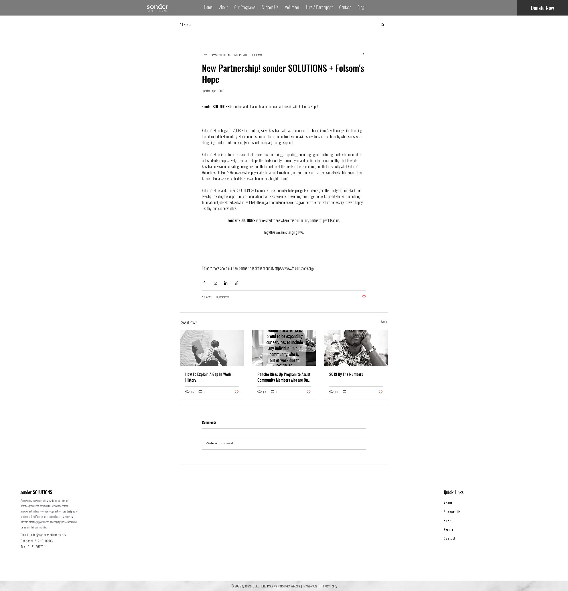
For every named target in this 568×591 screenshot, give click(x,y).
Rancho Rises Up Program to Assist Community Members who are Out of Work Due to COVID (283, 377)
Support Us (452, 511)
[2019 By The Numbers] (356, 348)
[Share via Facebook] (204, 283)
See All (384, 321)
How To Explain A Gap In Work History (208, 377)
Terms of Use (310, 585)
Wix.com (295, 585)
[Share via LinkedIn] (226, 283)
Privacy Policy (329, 585)
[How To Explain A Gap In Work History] (212, 348)
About (448, 502)
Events (449, 529)
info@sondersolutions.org (48, 534)
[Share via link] (237, 283)
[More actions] (363, 54)
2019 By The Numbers (346, 374)
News (448, 520)
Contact (450, 538)
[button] (383, 24)
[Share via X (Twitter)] (215, 283)
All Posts (185, 24)
